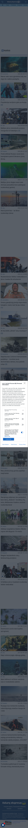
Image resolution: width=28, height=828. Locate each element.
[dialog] (14, 414)
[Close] (25, 383)
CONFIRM (8, 439)
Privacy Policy (22, 444)
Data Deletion (5, 444)
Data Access (14, 444)
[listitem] (14, 410)
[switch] (22, 414)
